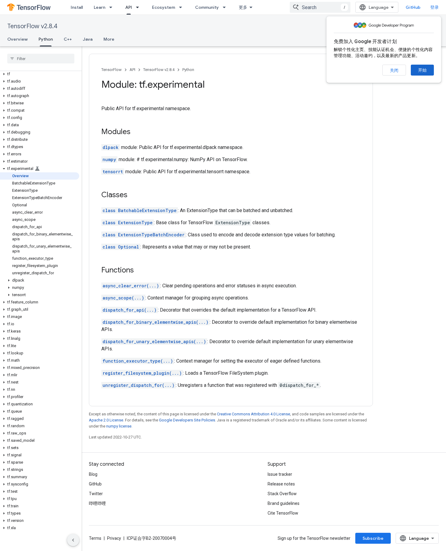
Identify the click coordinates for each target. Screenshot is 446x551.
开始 (422, 70)
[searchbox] (40, 58)
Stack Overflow (282, 493)
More (108, 39)
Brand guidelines (283, 503)
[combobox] (320, 7)
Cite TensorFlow (283, 513)
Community (207, 7)
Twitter (96, 493)
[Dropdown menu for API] (139, 7)
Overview (17, 39)
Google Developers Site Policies (187, 420)
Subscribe (373, 538)
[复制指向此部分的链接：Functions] (140, 270)
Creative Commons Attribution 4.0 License (253, 414)
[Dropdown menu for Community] (226, 7)
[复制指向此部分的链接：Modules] (136, 132)
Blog (93, 474)
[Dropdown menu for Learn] (112, 7)
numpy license (118, 426)
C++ (68, 39)
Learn (99, 7)
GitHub (413, 7)
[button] (39, 74)
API (128, 7)
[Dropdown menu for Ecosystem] (182, 7)
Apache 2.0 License (106, 420)
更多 (243, 7)
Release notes (281, 484)
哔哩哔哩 (97, 503)
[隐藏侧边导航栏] (73, 540)
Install (77, 7)
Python (46, 39)
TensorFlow (111, 69)
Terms (95, 538)
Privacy (114, 538)
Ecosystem (163, 7)
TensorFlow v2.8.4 (32, 26)
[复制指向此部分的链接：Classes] (133, 195)
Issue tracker (280, 474)
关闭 (394, 70)
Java (88, 39)
